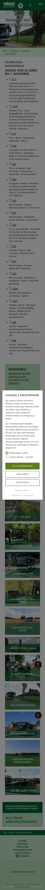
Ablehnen (22, 474)
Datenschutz (28, 495)
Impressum (16, 495)
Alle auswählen (22, 466)
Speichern (22, 482)
